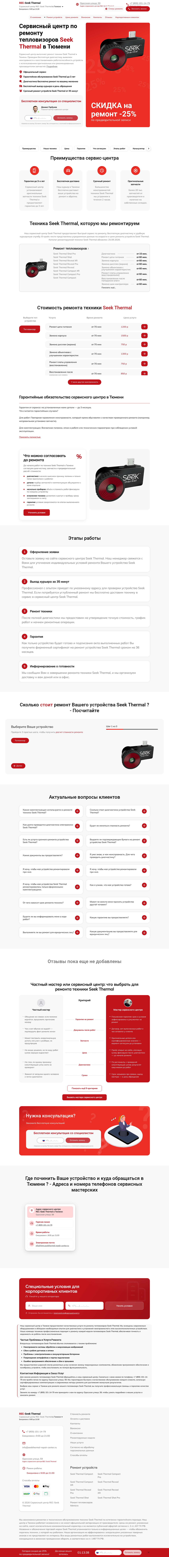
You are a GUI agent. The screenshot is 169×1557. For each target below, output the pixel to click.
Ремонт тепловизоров (70, 248)
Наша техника (50, 148)
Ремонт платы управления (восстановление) (115, 274)
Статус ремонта (116, 9)
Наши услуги (77, 1442)
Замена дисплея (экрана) (115, 264)
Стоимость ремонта (80, 1414)
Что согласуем (99, 148)
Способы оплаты (78, 1455)
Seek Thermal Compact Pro (66, 274)
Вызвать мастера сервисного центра (84, 1097)
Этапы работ (119, 148)
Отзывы (108, 17)
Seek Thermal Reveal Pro (65, 264)
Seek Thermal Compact (64, 278)
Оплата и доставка (80, 1418)
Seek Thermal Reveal (63, 267)
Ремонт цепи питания (113, 257)
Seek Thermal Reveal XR (65, 260)
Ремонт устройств (54, 17)
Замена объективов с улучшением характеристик (116, 268)
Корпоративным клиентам (127, 17)
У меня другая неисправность (84, 382)
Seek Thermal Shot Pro (64, 254)
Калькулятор (139, 148)
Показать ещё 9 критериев (84, 1088)
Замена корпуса (110, 260)
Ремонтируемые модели (82, 1437)
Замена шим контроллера (115, 284)
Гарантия (81, 148)
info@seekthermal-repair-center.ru (39, 1447)
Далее (19, 766)
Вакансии (85, 17)
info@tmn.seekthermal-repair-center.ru (52, 1245)
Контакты (97, 17)
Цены (66, 148)
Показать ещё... (109, 287)
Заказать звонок (139, 9)
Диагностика (108, 254)
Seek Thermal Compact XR (66, 271)
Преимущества (29, 148)
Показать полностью (30, 437)
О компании (35, 17)
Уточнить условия (36, 512)
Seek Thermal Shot (62, 257)
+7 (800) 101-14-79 (140, 3)
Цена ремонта (71, 17)
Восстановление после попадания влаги (113, 279)
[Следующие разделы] (148, 148)
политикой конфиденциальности (70, 123)
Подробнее (51, 66)
